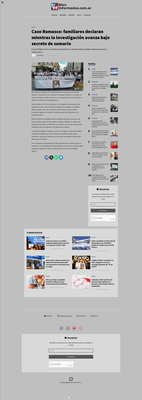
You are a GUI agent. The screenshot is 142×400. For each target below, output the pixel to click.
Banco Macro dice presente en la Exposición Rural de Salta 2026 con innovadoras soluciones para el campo (57, 263)
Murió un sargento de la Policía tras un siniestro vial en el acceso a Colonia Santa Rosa (100, 111)
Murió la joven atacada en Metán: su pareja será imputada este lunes (99, 99)
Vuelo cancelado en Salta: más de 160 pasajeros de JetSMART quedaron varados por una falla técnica (103, 244)
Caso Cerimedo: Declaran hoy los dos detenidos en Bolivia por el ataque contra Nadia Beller (100, 133)
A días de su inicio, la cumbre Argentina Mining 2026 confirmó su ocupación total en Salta (57, 243)
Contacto (49, 316)
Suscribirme (103, 211)
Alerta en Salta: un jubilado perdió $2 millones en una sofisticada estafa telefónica (56, 282)
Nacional (63, 15)
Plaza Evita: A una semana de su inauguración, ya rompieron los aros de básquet (100, 166)
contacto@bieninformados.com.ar (71, 382)
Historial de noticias (65, 316)
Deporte (72, 15)
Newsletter (104, 189)
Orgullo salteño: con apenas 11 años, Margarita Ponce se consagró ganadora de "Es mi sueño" (103, 263)
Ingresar (95, 316)
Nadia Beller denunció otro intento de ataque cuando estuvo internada (100, 155)
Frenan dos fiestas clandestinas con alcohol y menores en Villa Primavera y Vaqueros (100, 123)
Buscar (87, 15)
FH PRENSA (40, 55)
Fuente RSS (82, 316)
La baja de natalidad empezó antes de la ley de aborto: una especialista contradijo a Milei (100, 87)
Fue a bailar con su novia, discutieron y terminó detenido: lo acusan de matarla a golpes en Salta (99, 144)
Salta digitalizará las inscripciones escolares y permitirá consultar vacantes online (100, 178)
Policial (54, 15)
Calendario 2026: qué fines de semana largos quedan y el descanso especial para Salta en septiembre (103, 283)
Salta (79, 15)
